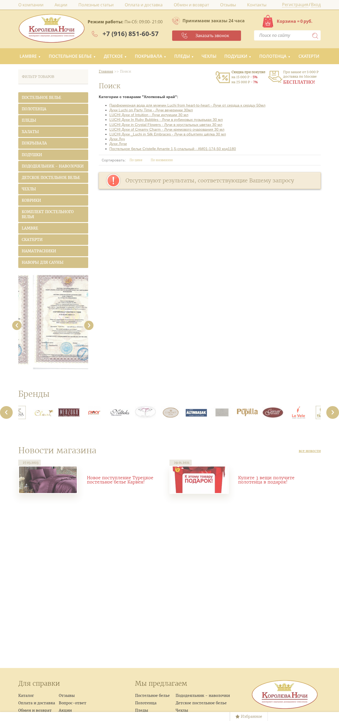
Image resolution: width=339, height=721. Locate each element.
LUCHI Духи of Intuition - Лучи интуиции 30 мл (148, 115)
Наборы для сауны (43, 262)
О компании (30, 5)
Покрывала (148, 56)
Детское (113, 56)
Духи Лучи (118, 144)
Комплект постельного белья (48, 214)
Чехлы (209, 56)
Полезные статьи (96, 5)
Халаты (30, 131)
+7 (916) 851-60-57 (130, 33)
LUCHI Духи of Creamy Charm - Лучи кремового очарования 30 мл (166, 129)
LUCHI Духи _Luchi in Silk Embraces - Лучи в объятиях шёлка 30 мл (167, 134)
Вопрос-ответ (72, 703)
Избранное (251, 716)
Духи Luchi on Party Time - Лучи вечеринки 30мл (151, 110)
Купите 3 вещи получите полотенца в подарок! (266, 480)
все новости (310, 450)
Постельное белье (70, 56)
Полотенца (273, 56)
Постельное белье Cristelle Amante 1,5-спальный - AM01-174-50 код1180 (172, 149)
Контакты (256, 5)
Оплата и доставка (144, 5)
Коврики (31, 200)
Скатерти (308, 56)
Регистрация (295, 4)
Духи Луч (117, 139)
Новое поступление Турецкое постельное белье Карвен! (120, 480)
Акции (61, 5)
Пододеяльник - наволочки (53, 166)
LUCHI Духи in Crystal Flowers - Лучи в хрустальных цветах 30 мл (165, 124)
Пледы (182, 56)
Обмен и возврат (191, 5)
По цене (136, 160)
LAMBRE (28, 56)
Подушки (235, 56)
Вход (316, 4)
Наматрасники (39, 251)
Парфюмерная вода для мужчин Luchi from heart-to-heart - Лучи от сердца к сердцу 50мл (187, 105)
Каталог (26, 695)
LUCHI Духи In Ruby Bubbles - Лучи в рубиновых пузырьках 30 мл (166, 119)
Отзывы (228, 5)
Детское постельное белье (51, 177)
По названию (162, 160)
